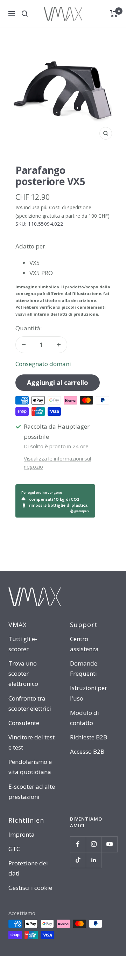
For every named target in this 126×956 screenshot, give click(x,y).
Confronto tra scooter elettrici (29, 703)
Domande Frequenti (83, 668)
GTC (14, 849)
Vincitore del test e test (31, 742)
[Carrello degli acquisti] (114, 13)
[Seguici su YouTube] (109, 844)
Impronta (21, 834)
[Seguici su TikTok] (78, 860)
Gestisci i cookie (30, 888)
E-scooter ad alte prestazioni (31, 791)
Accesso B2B (87, 751)
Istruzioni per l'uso (88, 693)
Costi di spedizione (70, 207)
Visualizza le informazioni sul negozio (57, 462)
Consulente (23, 723)
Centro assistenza (84, 644)
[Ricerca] (25, 13)
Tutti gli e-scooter (22, 644)
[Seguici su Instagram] (94, 844)
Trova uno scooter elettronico (23, 673)
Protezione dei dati (28, 868)
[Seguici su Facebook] (78, 844)
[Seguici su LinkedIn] (94, 860)
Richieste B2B (88, 737)
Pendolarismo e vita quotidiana (30, 767)
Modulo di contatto (84, 718)
